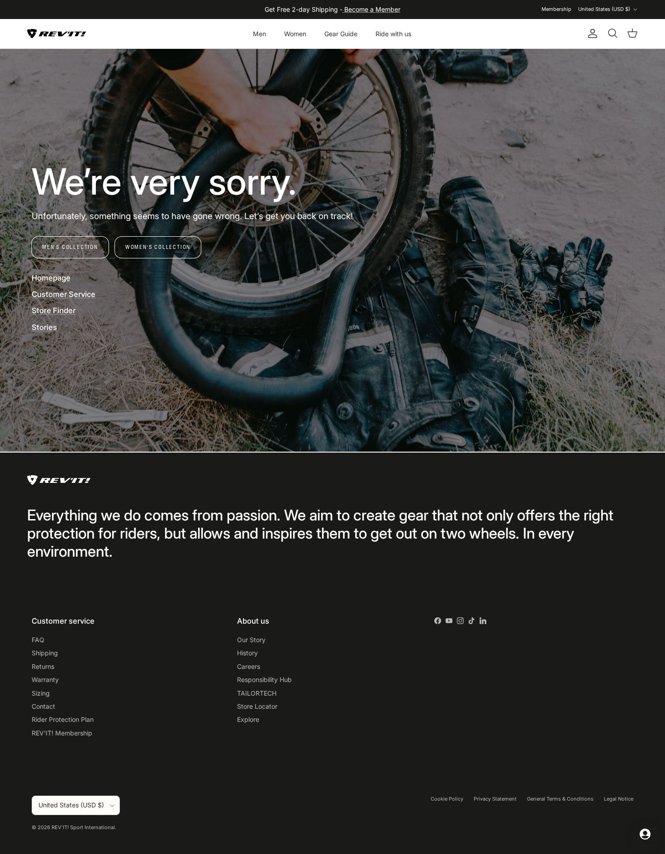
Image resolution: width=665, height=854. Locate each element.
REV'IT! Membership (62, 733)
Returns (43, 666)
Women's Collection (157, 246)
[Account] (591, 33)
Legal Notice (618, 799)
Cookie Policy (447, 799)
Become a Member (371, 9)
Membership (556, 9)
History (247, 653)
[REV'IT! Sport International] (56, 33)
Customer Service (63, 294)
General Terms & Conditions (560, 799)
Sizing (41, 693)
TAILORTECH (256, 693)
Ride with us (393, 34)
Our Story (251, 640)
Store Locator (257, 706)
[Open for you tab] (645, 834)
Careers (248, 666)
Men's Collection (70, 246)
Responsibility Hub (264, 679)
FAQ (38, 640)
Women (295, 34)
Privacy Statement (495, 799)
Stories (44, 327)
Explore (248, 719)
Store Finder (54, 310)
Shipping (45, 653)
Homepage (51, 277)
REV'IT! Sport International (83, 827)
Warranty (45, 679)
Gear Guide (340, 34)
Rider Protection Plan (63, 719)
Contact (43, 706)
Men (259, 34)
